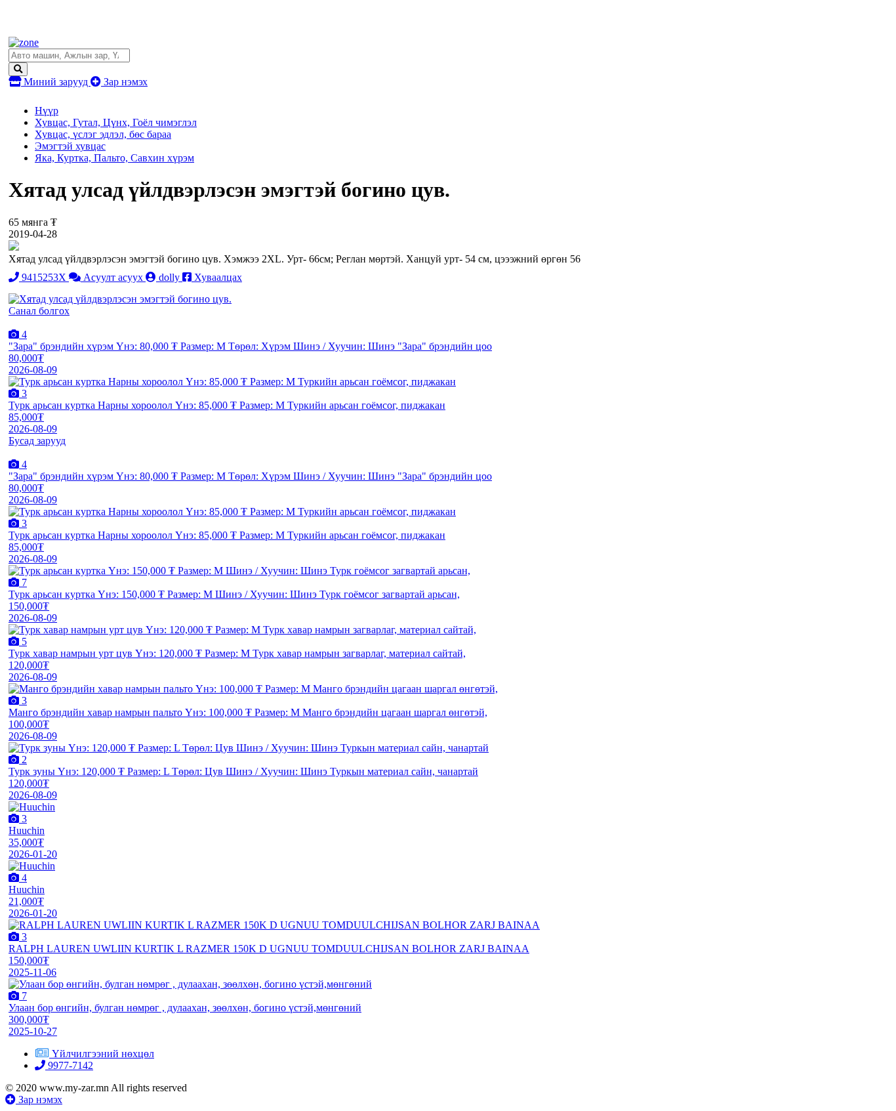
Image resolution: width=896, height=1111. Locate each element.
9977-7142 (69, 1065)
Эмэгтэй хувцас (70, 146)
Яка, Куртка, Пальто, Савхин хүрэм (114, 157)
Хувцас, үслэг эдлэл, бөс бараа (103, 134)
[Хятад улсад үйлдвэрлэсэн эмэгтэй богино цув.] (120, 298)
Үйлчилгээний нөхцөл (103, 1053)
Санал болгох (39, 310)
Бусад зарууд (37, 440)
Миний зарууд (56, 81)
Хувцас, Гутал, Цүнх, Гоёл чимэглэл (116, 122)
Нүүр (46, 110)
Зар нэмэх (124, 81)
